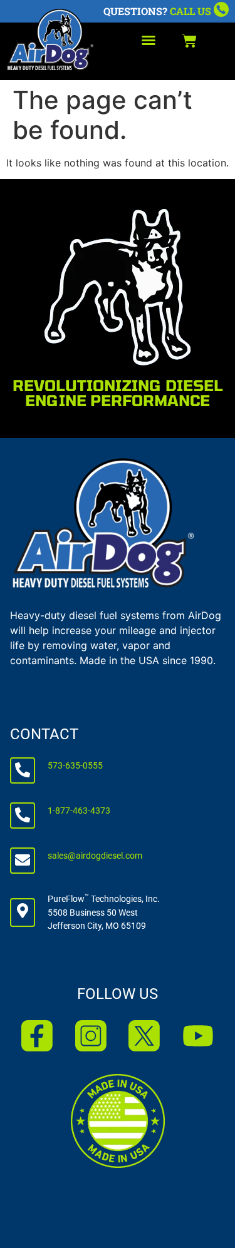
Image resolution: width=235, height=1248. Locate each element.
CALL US (190, 11)
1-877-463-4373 (79, 811)
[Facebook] (37, 1035)
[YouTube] (198, 1035)
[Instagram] (91, 1035)
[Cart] (189, 41)
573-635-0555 (75, 765)
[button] (148, 40)
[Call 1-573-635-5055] (221, 9)
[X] (144, 1035)
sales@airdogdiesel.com (95, 856)
